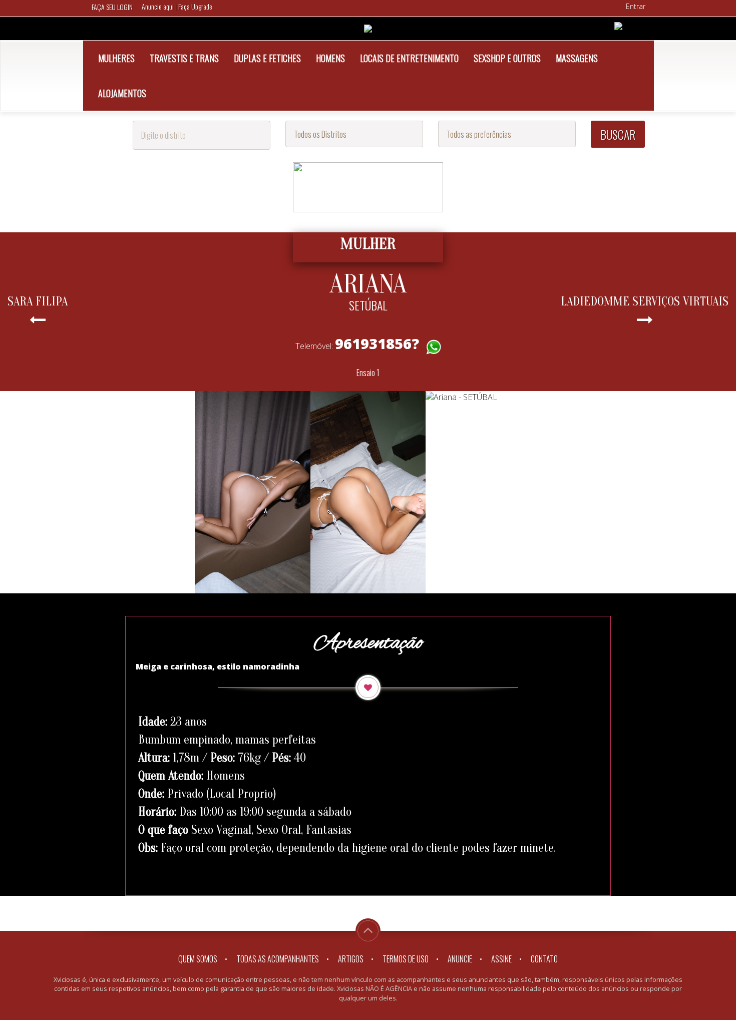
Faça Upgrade (195, 6)
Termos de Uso (406, 959)
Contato (544, 959)
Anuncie (460, 959)
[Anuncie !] (618, 25)
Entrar (635, 6)
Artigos (350, 959)
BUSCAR (617, 134)
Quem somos (197, 959)
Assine (501, 959)
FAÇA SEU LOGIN (112, 7)
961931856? (377, 343)
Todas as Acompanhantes (277, 959)
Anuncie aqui (158, 6)
